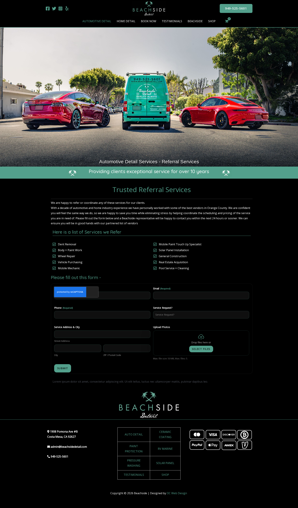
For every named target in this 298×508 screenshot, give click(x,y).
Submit (62, 368)
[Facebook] (48, 8)
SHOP (165, 475)
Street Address (62, 340)
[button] (236, 8)
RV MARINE (165, 449)
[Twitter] (54, 8)
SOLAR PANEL (165, 463)
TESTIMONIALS (134, 475)
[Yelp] (67, 8)
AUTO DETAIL (134, 434)
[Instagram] (60, 8)
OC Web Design (177, 493)
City (56, 355)
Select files (201, 349)
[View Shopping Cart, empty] (226, 21)
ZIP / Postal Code (112, 355)
